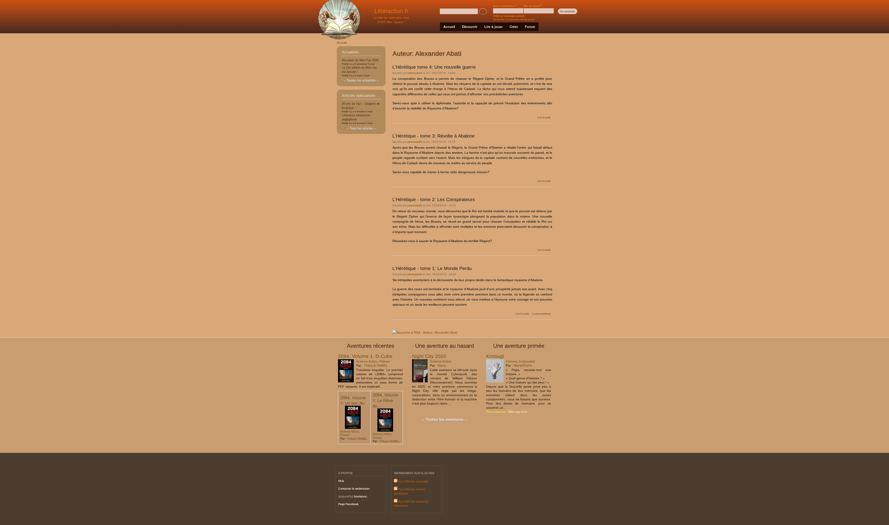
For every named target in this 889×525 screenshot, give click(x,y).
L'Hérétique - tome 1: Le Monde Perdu (432, 268)
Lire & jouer (493, 26)
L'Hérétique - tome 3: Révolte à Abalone (433, 135)
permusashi (414, 73)
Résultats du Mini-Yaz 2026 (360, 60)
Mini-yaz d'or (517, 412)
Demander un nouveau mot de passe (514, 19)
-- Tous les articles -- (361, 128)
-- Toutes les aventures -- (444, 419)
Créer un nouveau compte (509, 16)
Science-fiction (366, 361)
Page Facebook (348, 504)
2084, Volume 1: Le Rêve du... (385, 400)
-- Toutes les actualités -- (361, 80)
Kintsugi (495, 356)
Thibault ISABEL (376, 365)
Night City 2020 (429, 356)
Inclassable (527, 361)
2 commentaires (541, 313)
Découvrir (469, 26)
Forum (530, 26)
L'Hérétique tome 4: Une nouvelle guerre (434, 67)
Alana (442, 365)
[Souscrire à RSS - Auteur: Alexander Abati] (424, 331)
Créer (514, 26)
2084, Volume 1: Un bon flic (353, 400)
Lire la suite (544, 117)
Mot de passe (533, 6)
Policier (384, 361)
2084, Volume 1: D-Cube (365, 356)
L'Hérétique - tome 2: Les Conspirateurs (433, 199)
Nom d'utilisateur (504, 6)
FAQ (341, 481)
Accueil (449, 26)
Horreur (511, 361)
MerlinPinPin (523, 365)
